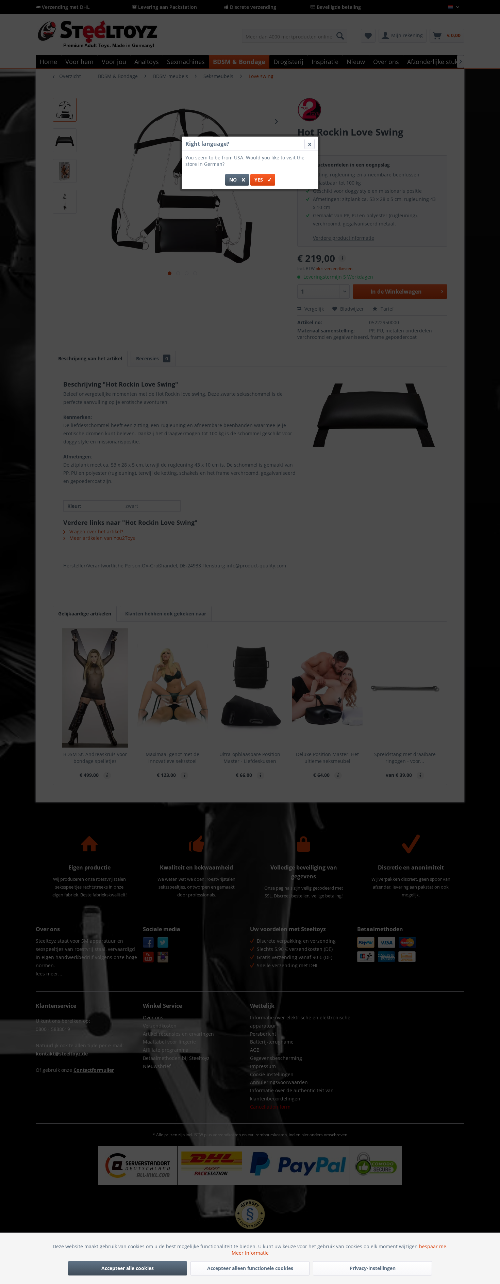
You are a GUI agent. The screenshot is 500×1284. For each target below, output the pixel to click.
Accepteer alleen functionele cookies (250, 1268)
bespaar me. (433, 1246)
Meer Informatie (250, 1253)
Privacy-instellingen (373, 1268)
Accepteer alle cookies (127, 1268)
